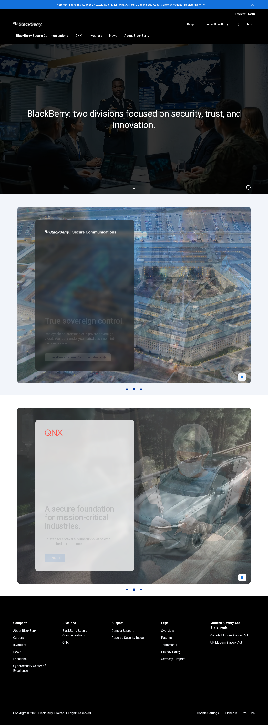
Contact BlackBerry (216, 24)
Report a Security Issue (128, 638)
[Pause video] (247, 186)
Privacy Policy (171, 652)
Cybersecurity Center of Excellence (29, 668)
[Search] (237, 24)
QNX (78, 36)
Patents (166, 638)
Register (240, 13)
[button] (134, 119)
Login (251, 13)
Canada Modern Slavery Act (229, 635)
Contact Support (123, 631)
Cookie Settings (208, 713)
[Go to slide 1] (127, 389)
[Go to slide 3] (141, 389)
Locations (20, 659)
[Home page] (55, 24)
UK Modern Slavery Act (226, 642)
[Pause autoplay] (242, 377)
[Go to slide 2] (134, 389)
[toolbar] (134, 389)
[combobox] (249, 24)
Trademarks (169, 645)
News (113, 36)
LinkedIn (231, 713)
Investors (95, 36)
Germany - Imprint (173, 659)
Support (192, 24)
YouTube (249, 713)
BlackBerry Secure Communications (42, 36)
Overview (167, 631)
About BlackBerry (136, 36)
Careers (18, 638)
